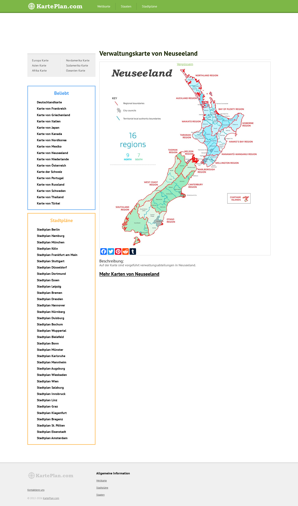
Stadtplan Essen (48, 280)
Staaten (126, 6)
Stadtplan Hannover (51, 305)
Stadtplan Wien (48, 381)
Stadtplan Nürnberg (51, 312)
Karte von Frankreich (51, 108)
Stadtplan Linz (47, 400)
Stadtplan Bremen (49, 293)
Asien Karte (39, 65)
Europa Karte (40, 60)
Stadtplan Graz (47, 406)
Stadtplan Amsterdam (52, 438)
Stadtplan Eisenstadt (51, 432)
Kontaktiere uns (35, 490)
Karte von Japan (48, 127)
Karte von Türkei (48, 203)
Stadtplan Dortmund (51, 274)
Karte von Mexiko (49, 146)
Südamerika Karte (77, 65)
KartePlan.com (51, 498)
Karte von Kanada (49, 134)
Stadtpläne (149, 6)
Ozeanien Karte (75, 70)
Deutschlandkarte (49, 102)
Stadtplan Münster (50, 350)
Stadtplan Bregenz (50, 419)
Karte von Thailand (50, 197)
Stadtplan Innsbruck (51, 394)
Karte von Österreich (51, 165)
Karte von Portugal (50, 178)
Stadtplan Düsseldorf (52, 267)
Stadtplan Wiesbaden (52, 375)
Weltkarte (103, 6)
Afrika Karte (39, 70)
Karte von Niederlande (53, 159)
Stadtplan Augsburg (51, 368)
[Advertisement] (149, 33)
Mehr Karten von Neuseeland (129, 274)
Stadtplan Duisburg (50, 318)
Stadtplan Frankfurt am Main (57, 255)
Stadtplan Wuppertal (51, 330)
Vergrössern (185, 64)
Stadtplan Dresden (50, 299)
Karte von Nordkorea (51, 140)
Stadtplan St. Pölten (51, 425)
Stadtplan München (50, 242)
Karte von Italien (49, 121)
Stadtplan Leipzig (49, 286)
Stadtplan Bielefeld (50, 337)
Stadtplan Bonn (48, 343)
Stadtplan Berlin (48, 229)
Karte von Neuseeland (52, 153)
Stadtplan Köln (47, 248)
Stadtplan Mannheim (51, 362)
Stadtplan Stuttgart (50, 261)
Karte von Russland (50, 184)
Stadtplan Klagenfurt (52, 413)
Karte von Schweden (51, 191)
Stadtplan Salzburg (50, 387)
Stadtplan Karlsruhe (51, 356)
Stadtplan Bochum (50, 324)
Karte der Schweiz (49, 172)
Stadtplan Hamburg (50, 236)
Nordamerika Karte (77, 60)
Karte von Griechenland (53, 115)
